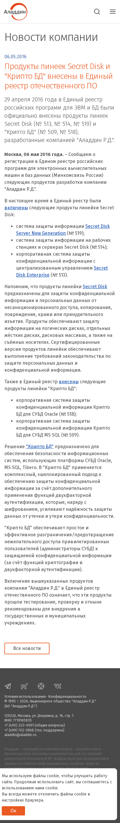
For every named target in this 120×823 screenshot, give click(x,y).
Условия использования (25, 696)
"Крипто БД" (40, 446)
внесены (69, 381)
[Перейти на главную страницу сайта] (13, 11)
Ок (13, 810)
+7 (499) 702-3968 (19, 730)
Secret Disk (95, 286)
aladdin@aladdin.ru (20, 735)
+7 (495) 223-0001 (19, 725)
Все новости (27, 648)
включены (16, 207)
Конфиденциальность (67, 696)
